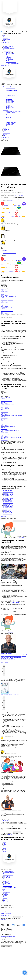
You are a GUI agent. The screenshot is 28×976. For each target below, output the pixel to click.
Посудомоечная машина (11, 90)
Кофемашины (9, 56)
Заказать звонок (17, 831)
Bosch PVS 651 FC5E (8, 503)
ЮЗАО (4, 849)
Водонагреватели (10, 54)
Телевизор (8, 103)
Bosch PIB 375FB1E (7, 512)
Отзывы (5, 130)
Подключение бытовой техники (13, 111)
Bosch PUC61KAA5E (8, 495)
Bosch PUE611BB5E (8, 506)
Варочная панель (10, 101)
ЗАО (4, 850)
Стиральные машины (8, 46)
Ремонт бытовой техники (9, 86)
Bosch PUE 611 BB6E (8, 507)
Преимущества (6, 892)
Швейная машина (10, 108)
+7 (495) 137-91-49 (5, 42)
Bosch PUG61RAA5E (8, 509)
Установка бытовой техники (12, 63)
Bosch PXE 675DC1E (8, 498)
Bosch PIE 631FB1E (7, 500)
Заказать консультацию (19, 197)
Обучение (5, 894)
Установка (5, 110)
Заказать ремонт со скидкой (20, 521)
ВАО (4, 845)
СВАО (4, 844)
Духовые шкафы (7, 51)
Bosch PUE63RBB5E (8, 492)
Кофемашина (9, 99)
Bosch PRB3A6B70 (7, 490)
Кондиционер (9, 106)
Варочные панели (10, 53)
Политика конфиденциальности (8, 936)
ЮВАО (5, 847)
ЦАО (4, 842)
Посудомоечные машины (9, 48)
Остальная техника (7, 52)
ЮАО (4, 848)
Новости (5, 898)
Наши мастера (6, 39)
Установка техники (10, 97)
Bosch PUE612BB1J (7, 511)
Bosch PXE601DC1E (8, 505)
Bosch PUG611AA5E (8, 497)
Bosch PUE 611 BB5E (8, 504)
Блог (4, 40)
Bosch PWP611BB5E (8, 494)
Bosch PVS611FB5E (7, 510)
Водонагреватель (10, 107)
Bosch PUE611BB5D (8, 499)
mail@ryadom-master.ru (6, 913)
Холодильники (6, 47)
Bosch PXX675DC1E (8, 493)
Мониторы (8, 58)
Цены (4, 35)
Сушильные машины (11, 62)
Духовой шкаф (9, 102)
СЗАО (4, 851)
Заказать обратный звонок (6, 946)
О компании (6, 36)
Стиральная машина (10, 88)
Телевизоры (8, 57)
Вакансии (5, 134)
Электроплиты (6, 49)
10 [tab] (4, 709)
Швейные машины (10, 60)
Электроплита (9, 100)
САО (4, 843)
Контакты (5, 38)
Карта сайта (6, 901)
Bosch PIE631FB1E (7, 501)
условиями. (10, 200)
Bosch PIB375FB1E (7, 514)
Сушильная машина (10, 95)
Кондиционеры (9, 59)
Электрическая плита (11, 122)
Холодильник (9, 93)
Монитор (8, 105)
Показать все (4, 516)
